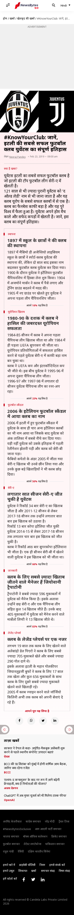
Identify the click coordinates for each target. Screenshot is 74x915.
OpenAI (9, 800)
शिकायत (22, 871)
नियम (42, 865)
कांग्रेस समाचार (33, 821)
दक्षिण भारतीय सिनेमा (39, 851)
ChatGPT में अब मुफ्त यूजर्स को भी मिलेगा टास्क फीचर (35, 796)
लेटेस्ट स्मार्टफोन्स (32, 844)
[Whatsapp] (31, 721)
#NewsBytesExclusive (17, 829)
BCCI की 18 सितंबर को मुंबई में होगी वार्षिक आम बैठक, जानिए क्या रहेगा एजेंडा (35, 766)
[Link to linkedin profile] (42, 879)
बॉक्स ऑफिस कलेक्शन (35, 836)
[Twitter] (43, 721)
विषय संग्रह (64, 871)
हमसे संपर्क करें (57, 865)
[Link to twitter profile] (33, 879)
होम (5, 18)
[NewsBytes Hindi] (26, 5)
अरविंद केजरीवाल (12, 821)
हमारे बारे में (9, 865)
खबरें (12, 18)
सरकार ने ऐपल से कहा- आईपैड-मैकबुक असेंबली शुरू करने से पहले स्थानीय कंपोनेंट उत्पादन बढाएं (34, 750)
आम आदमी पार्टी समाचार (48, 829)
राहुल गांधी (8, 851)
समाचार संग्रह (48, 871)
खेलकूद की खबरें (26, 18)
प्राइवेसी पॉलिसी (27, 865)
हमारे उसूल (8, 871)
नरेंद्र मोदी (50, 821)
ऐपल (7, 756)
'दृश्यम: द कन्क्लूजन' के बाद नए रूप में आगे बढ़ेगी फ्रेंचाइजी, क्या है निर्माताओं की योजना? (32, 782)
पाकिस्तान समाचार (55, 844)
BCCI (7, 772)
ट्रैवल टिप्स (64, 821)
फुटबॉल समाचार (11, 844)
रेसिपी (21, 851)
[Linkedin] (55, 721)
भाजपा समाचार (11, 836)
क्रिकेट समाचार (59, 836)
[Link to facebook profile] (23, 879)
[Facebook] (19, 721)
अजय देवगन (11, 788)
